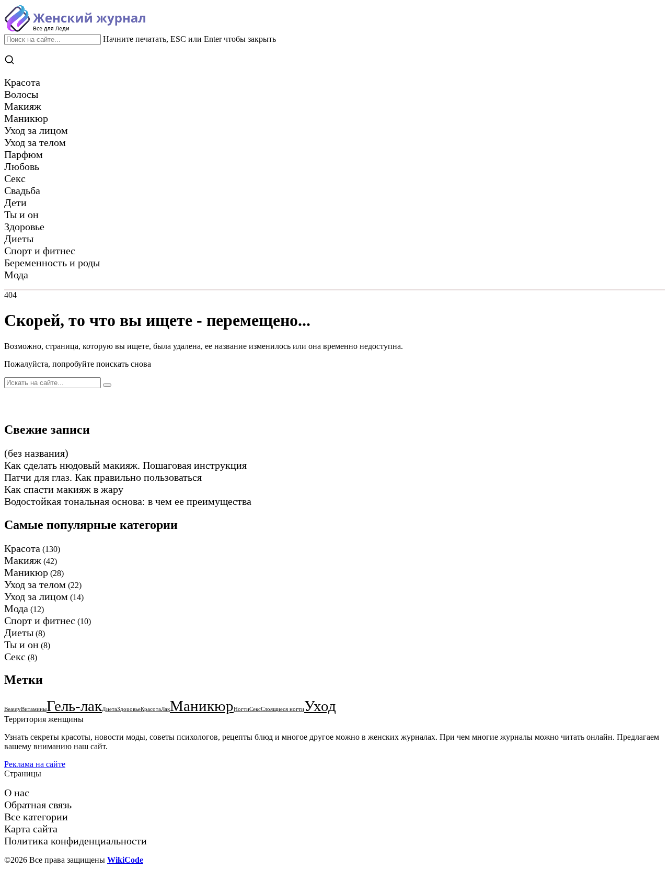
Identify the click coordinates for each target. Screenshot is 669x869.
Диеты (18, 632)
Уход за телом (35, 584)
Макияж (22, 560)
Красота (22, 548)
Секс (15, 656)
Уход (320, 705)
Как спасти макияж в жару (63, 489)
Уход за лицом (36, 596)
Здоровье (129, 709)
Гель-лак (74, 705)
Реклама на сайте (34, 764)
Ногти (241, 709)
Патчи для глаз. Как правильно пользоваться (103, 477)
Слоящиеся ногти (282, 709)
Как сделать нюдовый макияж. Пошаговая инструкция (125, 465)
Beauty (12, 709)
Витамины (34, 709)
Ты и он (21, 644)
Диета (109, 709)
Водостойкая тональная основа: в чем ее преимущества (127, 501)
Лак (165, 709)
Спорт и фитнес (39, 620)
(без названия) (36, 453)
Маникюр (26, 572)
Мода (16, 608)
